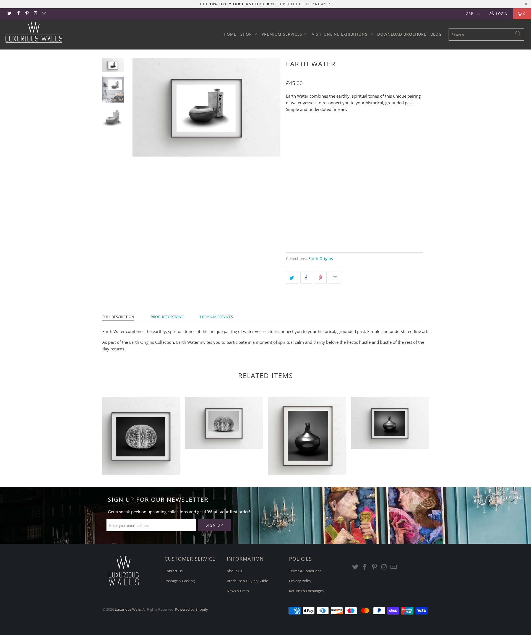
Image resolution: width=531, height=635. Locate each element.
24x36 (348, 132)
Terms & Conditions (305, 570)
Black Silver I (307, 436)
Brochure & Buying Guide (247, 580)
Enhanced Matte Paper (311, 156)
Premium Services (283, 34)
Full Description (118, 316)
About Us (234, 570)
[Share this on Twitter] (292, 278)
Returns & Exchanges (306, 590)
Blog (436, 34)
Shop (246, 34)
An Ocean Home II (224, 423)
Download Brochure (401, 34)
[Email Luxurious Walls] (43, 13)
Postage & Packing (180, 580)
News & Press (238, 590)
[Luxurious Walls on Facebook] (17, 13)
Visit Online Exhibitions (340, 34)
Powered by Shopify (191, 609)
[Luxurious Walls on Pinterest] (26, 13)
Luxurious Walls (128, 609)
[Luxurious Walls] (45, 32)
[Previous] (140, 107)
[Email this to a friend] (335, 278)
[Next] (272, 107)
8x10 (293, 132)
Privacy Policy (300, 580)
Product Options (167, 316)
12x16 (311, 132)
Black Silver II (390, 423)
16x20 (329, 132)
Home (230, 34)
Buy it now (387, 226)
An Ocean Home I (141, 436)
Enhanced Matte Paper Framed (319, 170)
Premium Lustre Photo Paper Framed (325, 184)
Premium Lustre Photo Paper (371, 156)
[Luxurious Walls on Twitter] (9, 13)
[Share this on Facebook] (306, 278)
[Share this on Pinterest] (321, 278)
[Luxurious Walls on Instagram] (35, 13)
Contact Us (174, 570)
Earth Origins (320, 258)
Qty (289, 199)
